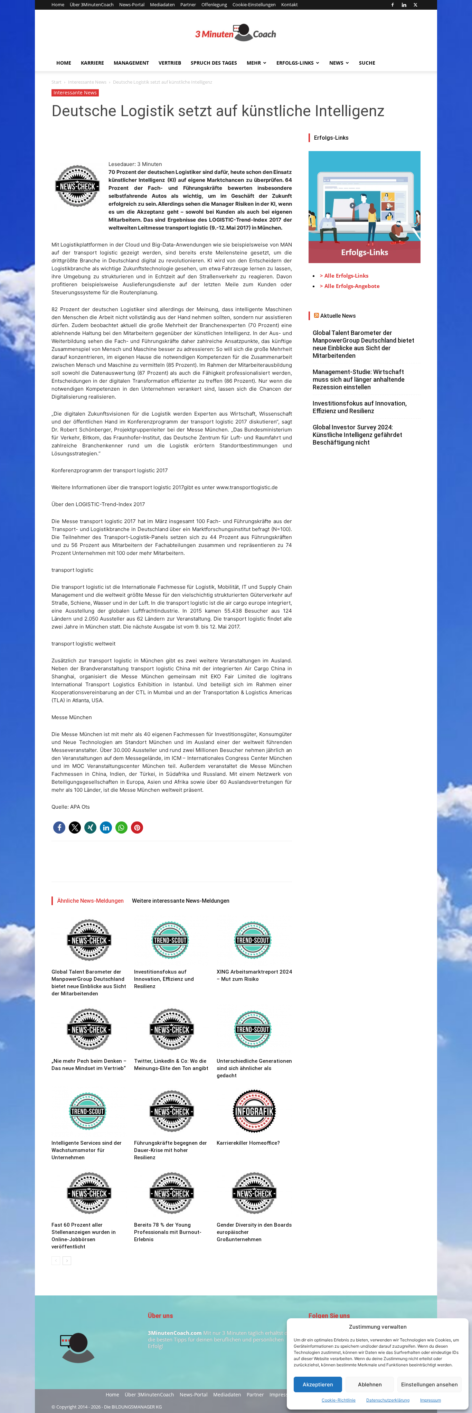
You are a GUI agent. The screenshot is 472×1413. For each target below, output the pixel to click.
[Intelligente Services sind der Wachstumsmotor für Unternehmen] (89, 1111)
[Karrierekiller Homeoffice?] (254, 1111)
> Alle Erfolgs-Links (344, 275)
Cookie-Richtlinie (339, 1400)
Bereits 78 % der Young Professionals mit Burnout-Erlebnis (167, 1232)
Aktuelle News (338, 316)
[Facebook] (392, 5)
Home (57, 4)
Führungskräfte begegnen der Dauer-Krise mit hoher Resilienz (170, 1150)
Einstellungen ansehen (429, 1384)
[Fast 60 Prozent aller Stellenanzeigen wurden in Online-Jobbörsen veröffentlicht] (89, 1193)
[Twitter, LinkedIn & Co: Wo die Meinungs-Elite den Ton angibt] (171, 1029)
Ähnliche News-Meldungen (90, 901)
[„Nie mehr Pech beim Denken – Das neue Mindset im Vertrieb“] (89, 1029)
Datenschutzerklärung (387, 1400)
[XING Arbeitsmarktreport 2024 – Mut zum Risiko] (254, 940)
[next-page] (67, 1260)
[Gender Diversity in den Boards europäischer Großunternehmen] (254, 1193)
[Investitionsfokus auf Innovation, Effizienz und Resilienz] (171, 940)
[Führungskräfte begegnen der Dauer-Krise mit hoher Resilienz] (171, 1111)
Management (131, 62)
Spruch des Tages (214, 62)
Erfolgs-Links (295, 62)
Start (56, 82)
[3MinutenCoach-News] (236, 32)
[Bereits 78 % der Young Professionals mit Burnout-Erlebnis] (171, 1193)
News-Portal (131, 4)
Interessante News (87, 82)
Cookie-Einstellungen (254, 4)
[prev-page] (55, 1260)
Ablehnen (370, 1384)
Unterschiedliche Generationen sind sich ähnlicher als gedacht (254, 1068)
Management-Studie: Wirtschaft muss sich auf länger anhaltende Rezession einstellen (359, 379)
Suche (367, 62)
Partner (188, 4)
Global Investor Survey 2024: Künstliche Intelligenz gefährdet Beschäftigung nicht (357, 435)
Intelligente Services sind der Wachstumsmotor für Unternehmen (86, 1150)
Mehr (254, 62)
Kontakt (289, 4)
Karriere (92, 62)
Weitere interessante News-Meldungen (180, 901)
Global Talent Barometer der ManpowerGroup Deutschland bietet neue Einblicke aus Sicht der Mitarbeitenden (363, 344)
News (336, 62)
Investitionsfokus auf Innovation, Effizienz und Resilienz (164, 979)
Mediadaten (162, 4)
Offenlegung (214, 4)
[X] (415, 5)
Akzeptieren (318, 1384)
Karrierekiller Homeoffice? (248, 1143)
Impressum (430, 1400)
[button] (59, 827)
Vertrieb (170, 62)
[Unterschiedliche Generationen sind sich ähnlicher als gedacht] (254, 1029)
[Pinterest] (90, 140)
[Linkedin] (404, 5)
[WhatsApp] (106, 140)
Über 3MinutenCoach (92, 4)
